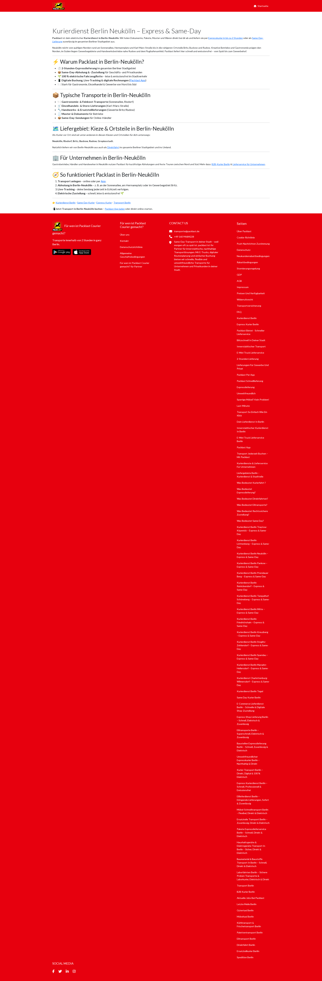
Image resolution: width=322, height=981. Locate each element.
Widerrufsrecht (245, 299)
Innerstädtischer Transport (251, 346)
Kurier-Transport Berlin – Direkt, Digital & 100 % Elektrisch (250, 773)
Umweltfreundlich (246, 393)
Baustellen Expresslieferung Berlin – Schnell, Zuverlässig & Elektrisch (252, 747)
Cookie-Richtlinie (246, 237)
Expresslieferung (246, 387)
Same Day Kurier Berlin (249, 697)
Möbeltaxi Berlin (245, 916)
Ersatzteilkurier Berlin (248, 951)
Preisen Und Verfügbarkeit (251, 293)
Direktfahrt (113, 147)
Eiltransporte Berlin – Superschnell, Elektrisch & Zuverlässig (250, 734)
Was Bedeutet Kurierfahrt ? (251, 482)
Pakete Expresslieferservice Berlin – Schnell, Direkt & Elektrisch (251, 833)
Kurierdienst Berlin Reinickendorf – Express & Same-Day (250, 586)
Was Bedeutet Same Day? (250, 520)
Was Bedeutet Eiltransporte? (252, 504)
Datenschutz (243, 249)
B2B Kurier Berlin (246, 891)
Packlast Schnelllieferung (250, 381)
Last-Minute (243, 405)
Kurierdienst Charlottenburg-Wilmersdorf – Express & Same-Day (253, 681)
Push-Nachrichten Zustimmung (253, 243)
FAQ (239, 311)
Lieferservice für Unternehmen (249, 164)
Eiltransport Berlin (246, 938)
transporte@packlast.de (186, 231)
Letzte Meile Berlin (246, 904)
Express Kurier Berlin (248, 324)
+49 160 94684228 (184, 236)
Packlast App (137, 80)
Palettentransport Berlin (250, 932)
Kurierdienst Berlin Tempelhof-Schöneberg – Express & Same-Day (253, 599)
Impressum (243, 287)
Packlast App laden (115, 208)
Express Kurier (104, 202)
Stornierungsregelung (248, 268)
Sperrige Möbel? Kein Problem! (253, 399)
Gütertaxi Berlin (245, 910)
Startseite (263, 6)
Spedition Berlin (245, 957)
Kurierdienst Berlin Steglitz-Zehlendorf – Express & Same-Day (253, 645)
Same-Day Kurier (86, 202)
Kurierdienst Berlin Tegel (250, 691)
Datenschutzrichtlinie (131, 247)
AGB (239, 280)
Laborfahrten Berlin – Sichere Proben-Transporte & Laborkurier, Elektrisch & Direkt (253, 876)
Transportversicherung (249, 305)
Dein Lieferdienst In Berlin (250, 421)
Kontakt (124, 240)
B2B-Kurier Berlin (221, 164)
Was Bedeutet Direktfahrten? (252, 498)
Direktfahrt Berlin (246, 944)
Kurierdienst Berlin (65, 202)
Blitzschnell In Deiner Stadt (251, 340)
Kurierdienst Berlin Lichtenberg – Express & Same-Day (253, 544)
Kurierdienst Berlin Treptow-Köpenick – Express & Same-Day (252, 530)
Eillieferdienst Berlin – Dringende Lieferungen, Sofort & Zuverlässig (253, 800)
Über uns (124, 234)
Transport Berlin (122, 202)
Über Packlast (244, 231)
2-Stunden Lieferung (248, 358)
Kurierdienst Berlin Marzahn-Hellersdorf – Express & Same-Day (253, 668)
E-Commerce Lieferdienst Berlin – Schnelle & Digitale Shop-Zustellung (251, 707)
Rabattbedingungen (247, 262)
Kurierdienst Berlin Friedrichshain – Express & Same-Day (250, 622)
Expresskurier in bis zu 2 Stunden (225, 38)
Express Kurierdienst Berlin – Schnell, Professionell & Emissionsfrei (252, 787)
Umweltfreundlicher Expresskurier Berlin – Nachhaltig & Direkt (248, 760)
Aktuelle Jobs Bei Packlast (250, 898)
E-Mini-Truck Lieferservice (250, 352)
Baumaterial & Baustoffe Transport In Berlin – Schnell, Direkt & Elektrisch (252, 863)
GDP (239, 274)
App (103, 181)
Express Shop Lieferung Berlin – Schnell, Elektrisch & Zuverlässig (252, 720)
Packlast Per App (246, 374)
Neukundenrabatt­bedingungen (253, 256)
